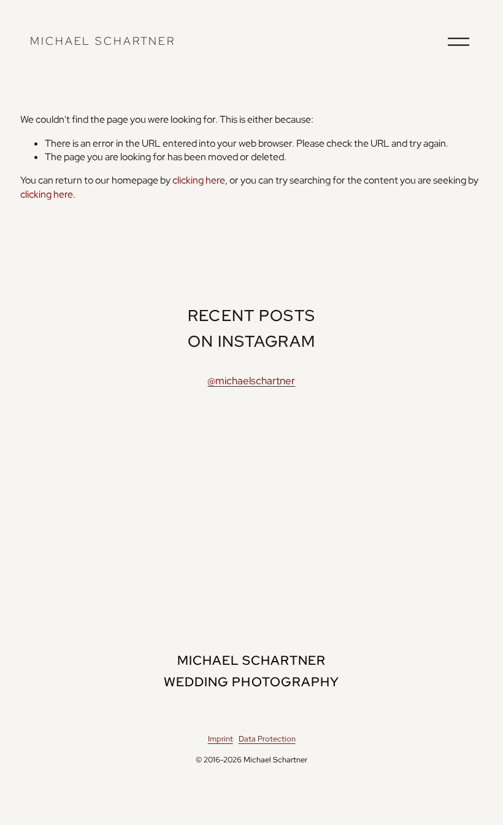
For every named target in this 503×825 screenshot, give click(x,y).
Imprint (220, 739)
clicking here (198, 180)
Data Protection (267, 739)
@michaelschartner (251, 380)
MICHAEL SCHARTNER (102, 41)
